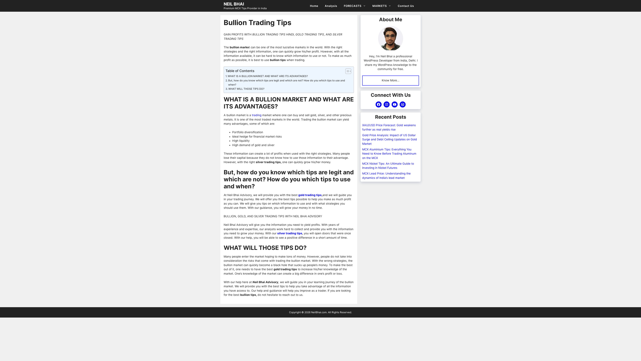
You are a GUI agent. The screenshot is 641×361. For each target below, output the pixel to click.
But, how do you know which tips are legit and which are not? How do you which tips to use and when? (286, 82)
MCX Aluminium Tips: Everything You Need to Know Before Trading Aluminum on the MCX (389, 154)
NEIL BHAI (234, 4)
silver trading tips (289, 233)
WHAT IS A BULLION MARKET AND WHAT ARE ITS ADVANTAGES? (268, 76)
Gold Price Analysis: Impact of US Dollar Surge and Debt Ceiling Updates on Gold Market (389, 139)
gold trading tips (310, 195)
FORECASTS (352, 6)
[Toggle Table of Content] (346, 71)
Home (314, 6)
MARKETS (379, 6)
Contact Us (406, 6)
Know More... (390, 80)
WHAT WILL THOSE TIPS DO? (246, 88)
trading (256, 115)
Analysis (331, 6)
